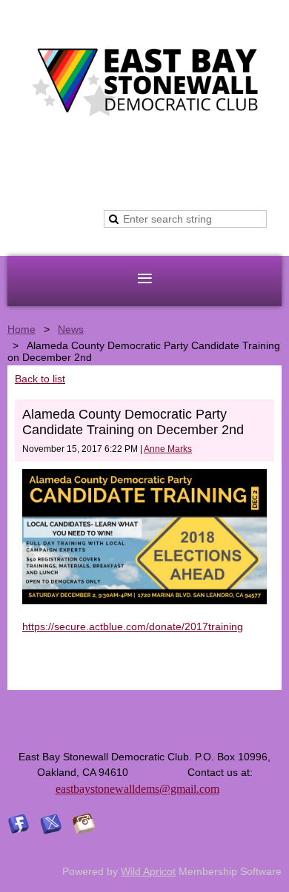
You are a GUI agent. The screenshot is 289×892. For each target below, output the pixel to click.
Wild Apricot (148, 871)
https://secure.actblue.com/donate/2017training (132, 626)
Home (21, 329)
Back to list (40, 379)
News (71, 329)
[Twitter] (51, 824)
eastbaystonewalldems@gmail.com (137, 789)
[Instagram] (84, 824)
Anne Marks (168, 449)
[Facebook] (18, 824)
